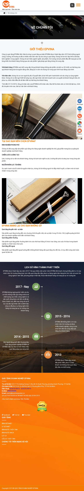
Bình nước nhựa (8, 433)
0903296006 (11, 391)
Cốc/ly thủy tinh (8, 439)
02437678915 (15, 389)
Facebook (6, 415)
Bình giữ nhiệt (7, 424)
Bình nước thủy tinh (10, 430)
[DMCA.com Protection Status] (42, 406)
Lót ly (4, 436)
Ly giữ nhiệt (6, 427)
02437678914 (26, 389)
